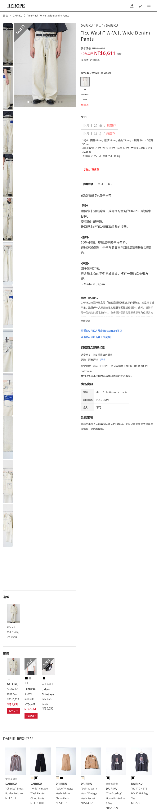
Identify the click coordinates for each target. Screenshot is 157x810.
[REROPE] (15, 6)
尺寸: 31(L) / (100, 133)
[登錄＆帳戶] (132, 6)
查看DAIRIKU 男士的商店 (96, 337)
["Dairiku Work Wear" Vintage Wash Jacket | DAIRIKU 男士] (91, 762)
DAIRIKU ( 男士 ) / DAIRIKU (99, 25)
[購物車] (140, 6)
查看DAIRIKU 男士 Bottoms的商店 (101, 330)
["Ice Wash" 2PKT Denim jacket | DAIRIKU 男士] (13, 667)
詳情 (102, 359)
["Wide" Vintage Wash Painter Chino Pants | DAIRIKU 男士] (40, 762)
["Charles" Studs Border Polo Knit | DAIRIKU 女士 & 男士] (15, 762)
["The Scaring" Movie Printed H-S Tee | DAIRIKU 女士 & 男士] (116, 762)
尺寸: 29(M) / (101, 125)
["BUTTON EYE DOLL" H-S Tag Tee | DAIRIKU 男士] (141, 762)
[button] (149, 6)
